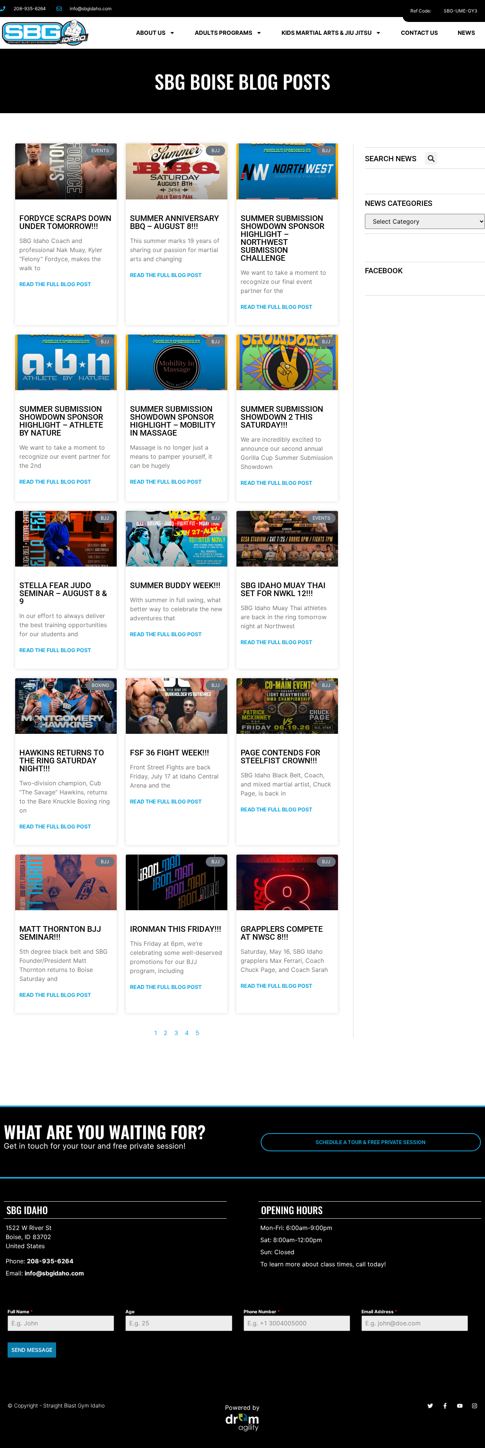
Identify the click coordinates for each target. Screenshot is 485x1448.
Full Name (20, 1311)
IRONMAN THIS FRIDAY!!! (175, 929)
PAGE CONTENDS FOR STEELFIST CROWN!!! (280, 756)
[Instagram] (425, 8)
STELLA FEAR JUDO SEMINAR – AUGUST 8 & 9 (63, 593)
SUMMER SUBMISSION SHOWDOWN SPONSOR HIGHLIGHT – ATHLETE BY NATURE (61, 421)
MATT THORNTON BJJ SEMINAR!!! (60, 933)
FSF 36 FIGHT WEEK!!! (169, 752)
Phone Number (262, 1311)
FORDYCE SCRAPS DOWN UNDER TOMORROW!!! (65, 222)
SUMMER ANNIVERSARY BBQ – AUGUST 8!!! (174, 222)
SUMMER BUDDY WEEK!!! (175, 585)
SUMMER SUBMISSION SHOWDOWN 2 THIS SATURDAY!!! (282, 417)
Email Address (379, 1311)
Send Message (31, 1350)
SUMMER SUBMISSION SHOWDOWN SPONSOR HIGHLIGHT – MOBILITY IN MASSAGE (173, 421)
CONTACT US (419, 32)
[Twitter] (430, 1406)
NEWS (466, 32)
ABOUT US (151, 32)
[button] (431, 158)
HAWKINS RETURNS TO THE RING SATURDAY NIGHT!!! (61, 760)
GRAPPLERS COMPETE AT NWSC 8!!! (282, 933)
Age (130, 1311)
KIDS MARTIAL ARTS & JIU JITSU (327, 32)
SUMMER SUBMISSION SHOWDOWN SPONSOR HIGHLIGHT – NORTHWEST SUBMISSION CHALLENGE (282, 238)
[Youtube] (460, 1406)
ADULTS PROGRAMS (223, 32)
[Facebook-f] (408, 8)
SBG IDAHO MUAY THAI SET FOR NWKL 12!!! (283, 589)
